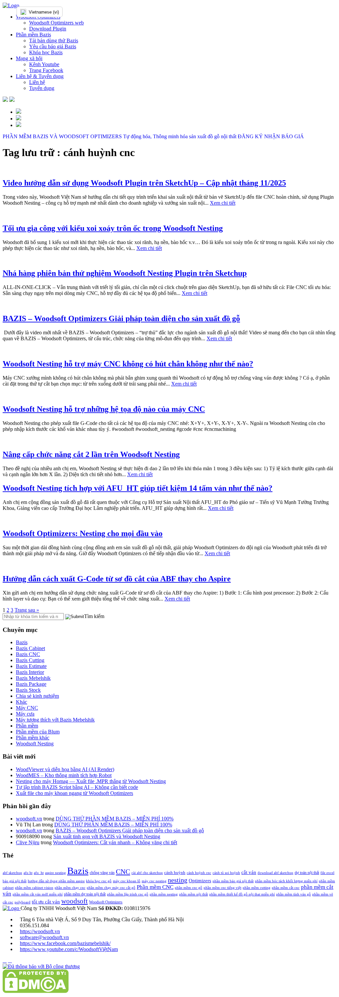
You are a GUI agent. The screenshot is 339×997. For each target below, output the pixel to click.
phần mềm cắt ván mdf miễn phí (38, 894)
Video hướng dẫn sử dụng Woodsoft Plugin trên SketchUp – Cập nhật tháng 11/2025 (144, 183)
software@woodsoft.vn (44, 937)
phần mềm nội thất (193, 894)
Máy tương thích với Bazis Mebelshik (55, 720)
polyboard (22, 902)
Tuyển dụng (41, 88)
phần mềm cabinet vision (34, 888)
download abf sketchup (275, 873)
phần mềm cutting (256, 888)
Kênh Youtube (44, 64)
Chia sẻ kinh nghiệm (37, 696)
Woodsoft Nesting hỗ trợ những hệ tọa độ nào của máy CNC (104, 409)
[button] (74, 616)
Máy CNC (27, 708)
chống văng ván (102, 872)
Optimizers (200, 880)
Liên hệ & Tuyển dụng (40, 76)
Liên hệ (37, 82)
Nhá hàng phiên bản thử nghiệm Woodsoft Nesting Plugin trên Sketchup (125, 273)
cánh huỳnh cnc (199, 873)
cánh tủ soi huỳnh (226, 873)
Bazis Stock (28, 690)
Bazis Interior (30, 672)
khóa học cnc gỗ (99, 881)
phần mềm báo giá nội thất (233, 881)
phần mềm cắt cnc (286, 888)
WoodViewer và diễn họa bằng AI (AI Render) (65, 769)
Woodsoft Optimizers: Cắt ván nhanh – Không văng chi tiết (115, 842)
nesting (177, 880)
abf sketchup (12, 873)
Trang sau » (27, 610)
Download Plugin (47, 28)
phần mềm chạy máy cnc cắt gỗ (111, 888)
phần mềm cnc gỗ (188, 888)
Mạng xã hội (29, 58)
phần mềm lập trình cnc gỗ (127, 894)
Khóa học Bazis (46, 52)
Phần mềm (27, 725)
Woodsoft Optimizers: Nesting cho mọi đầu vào (83, 533)
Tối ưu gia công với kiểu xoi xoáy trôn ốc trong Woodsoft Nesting (113, 228)
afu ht (28, 873)
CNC (123, 872)
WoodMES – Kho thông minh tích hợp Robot (64, 775)
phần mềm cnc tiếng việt (222, 888)
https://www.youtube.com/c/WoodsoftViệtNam (69, 949)
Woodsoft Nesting (35, 743)
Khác (21, 702)
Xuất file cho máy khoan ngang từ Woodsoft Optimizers (74, 793)
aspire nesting (55, 873)
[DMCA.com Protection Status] (36, 991)
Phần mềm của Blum (38, 731)
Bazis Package (31, 684)
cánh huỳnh (174, 872)
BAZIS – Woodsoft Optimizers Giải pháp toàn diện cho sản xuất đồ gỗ (121, 318)
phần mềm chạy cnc (70, 888)
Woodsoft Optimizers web (56, 22)
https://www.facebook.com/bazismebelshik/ (65, 943)
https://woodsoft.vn (40, 931)
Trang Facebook (46, 70)
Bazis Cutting (30, 660)
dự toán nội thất (307, 873)
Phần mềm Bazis (33, 34)
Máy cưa (25, 714)
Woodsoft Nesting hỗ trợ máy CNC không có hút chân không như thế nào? (128, 363)
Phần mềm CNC (155, 887)
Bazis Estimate (31, 666)
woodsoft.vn (29, 818)
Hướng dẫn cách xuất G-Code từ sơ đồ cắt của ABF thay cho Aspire (117, 578)
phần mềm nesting (164, 894)
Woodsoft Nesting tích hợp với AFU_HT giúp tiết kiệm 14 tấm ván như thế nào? (137, 488)
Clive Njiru (27, 842)
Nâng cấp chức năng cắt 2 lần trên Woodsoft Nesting (91, 454)
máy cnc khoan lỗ (126, 881)
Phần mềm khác (32, 737)
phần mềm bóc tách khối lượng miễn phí (286, 881)
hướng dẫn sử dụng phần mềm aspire (56, 881)
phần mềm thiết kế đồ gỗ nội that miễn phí (242, 894)
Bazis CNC (28, 654)
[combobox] (53, 12)
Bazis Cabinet (30, 648)
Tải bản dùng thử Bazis (53, 40)
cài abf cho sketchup (147, 873)
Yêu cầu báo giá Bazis (52, 46)
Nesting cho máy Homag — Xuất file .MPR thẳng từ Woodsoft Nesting (91, 781)
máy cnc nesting (154, 881)
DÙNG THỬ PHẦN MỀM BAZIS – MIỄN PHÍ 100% (114, 818)
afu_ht (39, 873)
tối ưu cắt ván (46, 901)
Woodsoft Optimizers (105, 902)
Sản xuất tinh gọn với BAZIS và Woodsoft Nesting (106, 836)
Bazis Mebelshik (33, 678)
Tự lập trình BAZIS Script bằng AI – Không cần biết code (77, 787)
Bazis (21, 642)
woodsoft (74, 901)
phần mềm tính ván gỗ (293, 894)
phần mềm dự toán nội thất (85, 894)
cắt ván (248, 872)
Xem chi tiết (222, 203)
